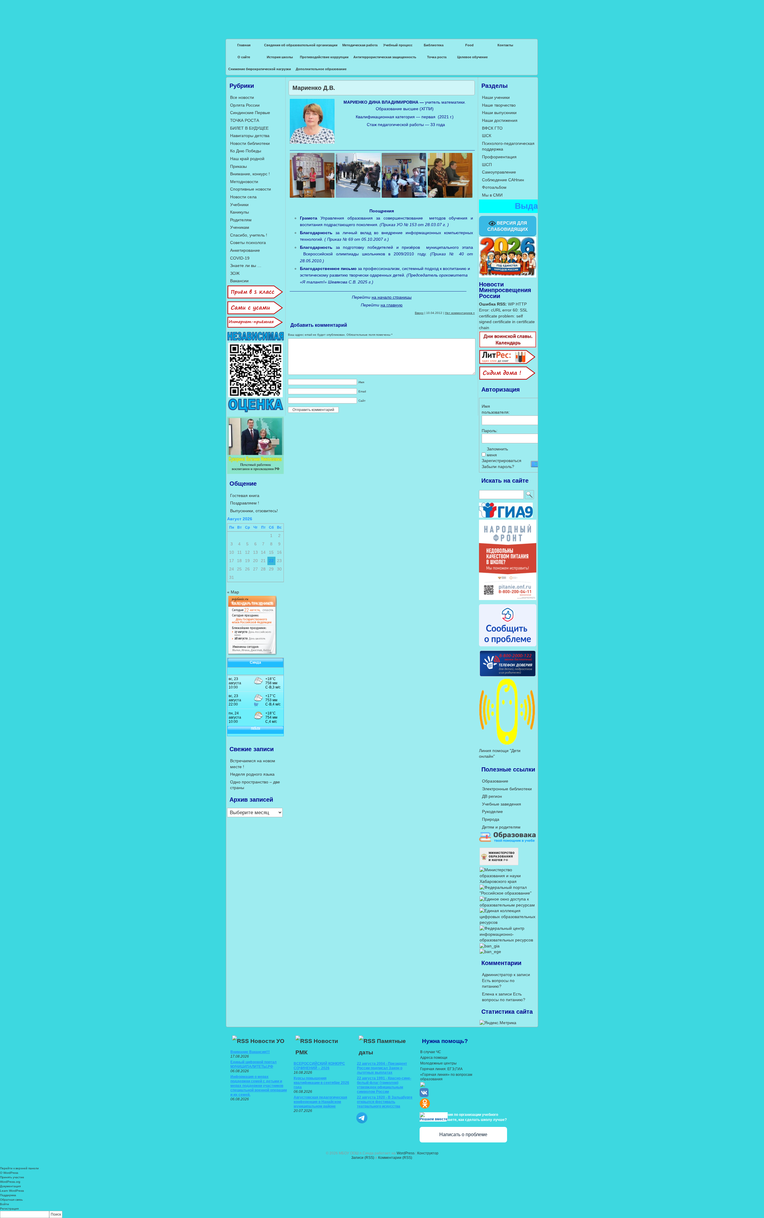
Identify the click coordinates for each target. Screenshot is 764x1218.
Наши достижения (499, 120)
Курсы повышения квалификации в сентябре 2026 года (321, 1082)
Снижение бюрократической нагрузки (259, 69)
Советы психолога (248, 242)
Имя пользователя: (492, 409)
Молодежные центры (438, 1063)
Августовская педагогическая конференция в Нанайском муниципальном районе (320, 1101)
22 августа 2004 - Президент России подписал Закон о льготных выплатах (382, 1068)
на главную (392, 305)
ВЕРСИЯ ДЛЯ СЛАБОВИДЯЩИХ (507, 226)
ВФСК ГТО (492, 128)
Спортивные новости (250, 189)
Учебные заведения (501, 804)
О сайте (244, 57)
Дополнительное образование (321, 69)
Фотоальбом (494, 187)
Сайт (362, 400)
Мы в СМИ (492, 195)
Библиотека (433, 45)
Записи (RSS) (362, 1158)
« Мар (233, 592)
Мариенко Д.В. (313, 88)
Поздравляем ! (244, 503)
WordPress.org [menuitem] (10, 1181)
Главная (243, 45)
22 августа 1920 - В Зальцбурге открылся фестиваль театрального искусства (384, 1101)
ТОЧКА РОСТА (244, 120)
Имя (361, 382)
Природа (490, 819)
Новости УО (267, 1041)
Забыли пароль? (498, 466)
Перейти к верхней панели (19, 1168)
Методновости (244, 181)
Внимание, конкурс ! (250, 173)
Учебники (239, 204)
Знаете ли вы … (245, 265)
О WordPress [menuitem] (9, 1172)
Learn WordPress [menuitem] (12, 1190)
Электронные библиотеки (507, 788)
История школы (280, 57)
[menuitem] (382, 1214)
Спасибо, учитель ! (248, 235)
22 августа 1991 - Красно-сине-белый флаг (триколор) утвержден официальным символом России (384, 1085)
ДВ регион (492, 796)
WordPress (406, 1153)
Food (469, 45)
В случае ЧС (430, 1052)
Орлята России (245, 105)
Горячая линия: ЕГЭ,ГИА (441, 1069)
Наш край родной (247, 158)
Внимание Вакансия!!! (250, 1052)
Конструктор (427, 1153)
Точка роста (436, 57)
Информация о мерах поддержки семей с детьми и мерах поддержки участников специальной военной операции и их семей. (258, 1086)
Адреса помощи (433, 1058)
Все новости (242, 97)
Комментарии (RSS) (395, 1158)
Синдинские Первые (250, 112)
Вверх (419, 313)
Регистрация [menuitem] (9, 1208)
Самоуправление (499, 172)
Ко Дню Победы (245, 150)
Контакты (505, 45)
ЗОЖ (235, 273)
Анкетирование (245, 250)
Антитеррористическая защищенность (384, 57)
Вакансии (239, 280)
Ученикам (239, 227)
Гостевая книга (244, 495)
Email (362, 391)
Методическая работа (360, 45)
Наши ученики (496, 97)
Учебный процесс (397, 45)
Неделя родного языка (252, 774)
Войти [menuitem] (4, 1204)
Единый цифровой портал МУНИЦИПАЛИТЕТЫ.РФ (253, 1064)
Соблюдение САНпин (503, 179)
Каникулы (239, 212)
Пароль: (489, 430)
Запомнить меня (497, 452)
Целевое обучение (472, 57)
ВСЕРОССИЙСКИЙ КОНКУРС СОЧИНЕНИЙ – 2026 (319, 1065)
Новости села (243, 196)
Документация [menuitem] (10, 1186)
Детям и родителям (501, 827)
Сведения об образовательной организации (301, 45)
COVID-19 (239, 258)
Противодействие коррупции (324, 57)
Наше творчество (499, 105)
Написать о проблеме (463, 1134)
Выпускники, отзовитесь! (254, 510)
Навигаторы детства (249, 135)
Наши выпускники (499, 112)
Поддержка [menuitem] (8, 1195)
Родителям (241, 219)
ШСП (487, 164)
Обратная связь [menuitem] (11, 1199)
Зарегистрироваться (501, 460)
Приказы (238, 166)
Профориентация (499, 156)
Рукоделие (492, 811)
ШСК (486, 135)
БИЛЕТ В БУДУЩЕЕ (249, 128)
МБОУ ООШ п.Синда (382, 15)
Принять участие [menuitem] (12, 1177)
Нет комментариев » (460, 313)
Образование (495, 781)
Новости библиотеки (250, 143)
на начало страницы (392, 297)
